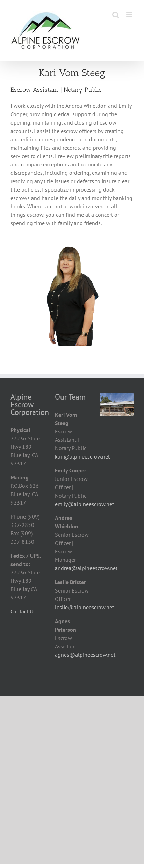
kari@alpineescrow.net (82, 456)
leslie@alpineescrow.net (84, 607)
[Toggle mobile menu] (130, 14)
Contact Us (23, 611)
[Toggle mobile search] (115, 14)
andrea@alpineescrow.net (86, 568)
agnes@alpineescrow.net (85, 654)
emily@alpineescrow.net (84, 503)
